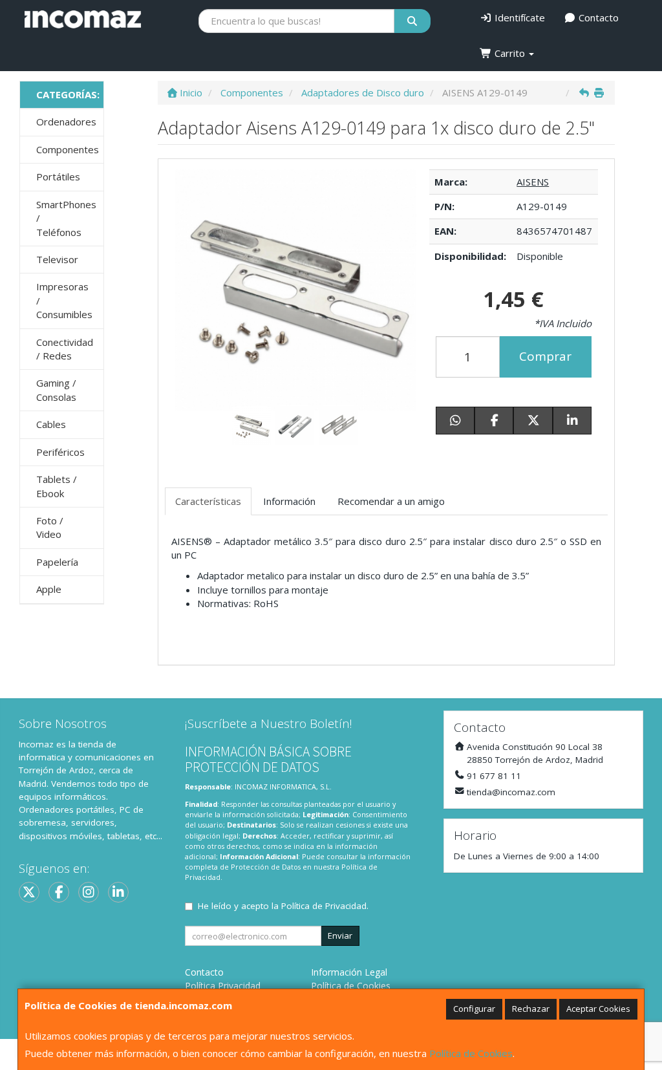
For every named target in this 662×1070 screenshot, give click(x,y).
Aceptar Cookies (598, 1008)
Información (289, 501)
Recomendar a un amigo (391, 501)
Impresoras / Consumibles (64, 300)
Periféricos (60, 451)
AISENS (533, 181)
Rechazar (531, 1008)
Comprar (545, 356)
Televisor (57, 259)
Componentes (67, 149)
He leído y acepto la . (283, 906)
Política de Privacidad (324, 906)
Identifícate (518, 17)
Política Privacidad (223, 985)
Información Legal (349, 972)
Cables (51, 424)
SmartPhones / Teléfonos (66, 218)
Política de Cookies (471, 1053)
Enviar (340, 935)
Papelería (57, 561)
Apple (48, 589)
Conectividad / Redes (64, 349)
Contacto (597, 17)
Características (208, 501)
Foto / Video (49, 527)
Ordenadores (66, 121)
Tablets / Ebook (56, 486)
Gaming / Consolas (56, 389)
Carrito (510, 53)
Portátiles (58, 176)
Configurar (474, 1008)
